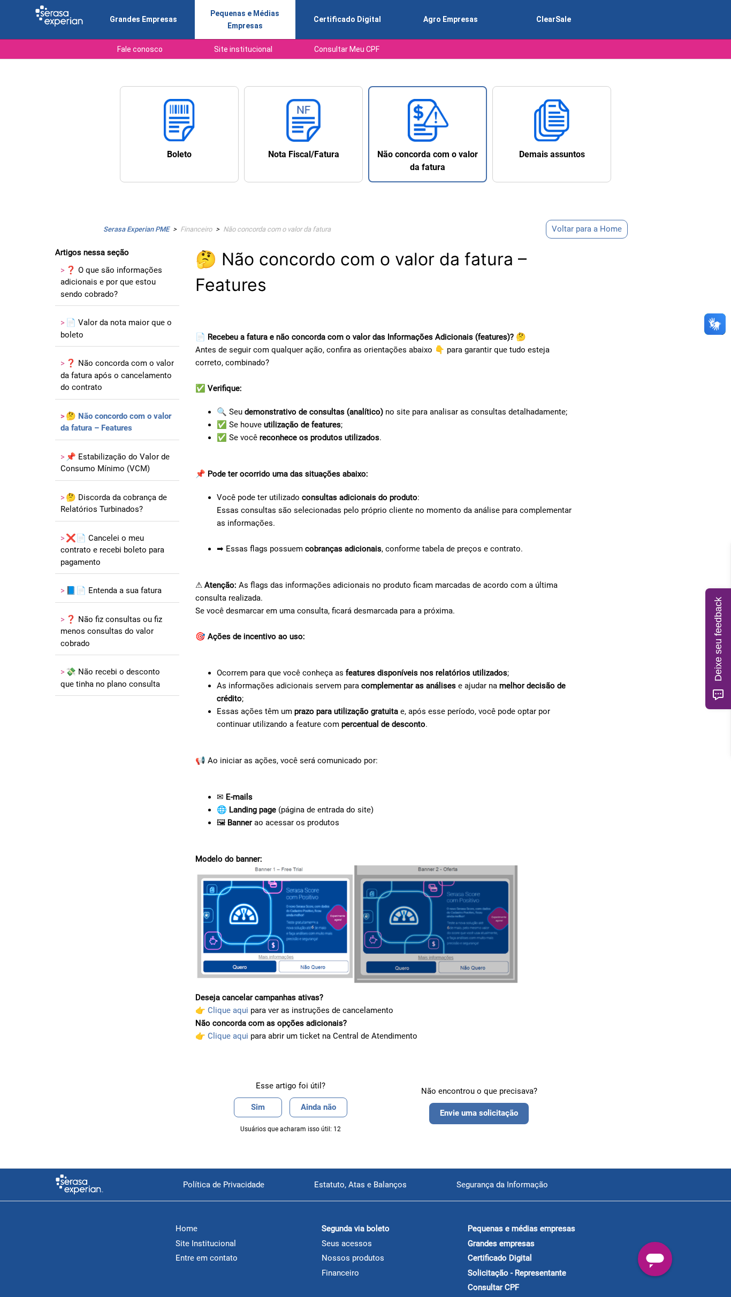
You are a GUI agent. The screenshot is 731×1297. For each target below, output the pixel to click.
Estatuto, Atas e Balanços (360, 1184)
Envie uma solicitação (479, 1113)
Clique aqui (227, 1036)
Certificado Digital (347, 19)
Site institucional (243, 49)
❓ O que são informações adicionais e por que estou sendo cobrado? (111, 282)
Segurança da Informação (502, 1184)
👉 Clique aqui (221, 1010)
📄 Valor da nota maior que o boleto (116, 329)
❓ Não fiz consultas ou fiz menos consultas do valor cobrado (111, 631)
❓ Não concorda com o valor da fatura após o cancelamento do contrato (117, 375)
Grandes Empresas (143, 19)
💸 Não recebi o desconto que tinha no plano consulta (110, 678)
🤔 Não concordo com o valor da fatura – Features (115, 422)
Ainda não (318, 1107)
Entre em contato (207, 1258)
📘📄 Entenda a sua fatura (111, 590)
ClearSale (553, 19)
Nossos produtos (353, 1258)
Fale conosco (140, 49)
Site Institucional (206, 1243)
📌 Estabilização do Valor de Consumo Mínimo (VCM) (115, 463)
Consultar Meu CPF (346, 49)
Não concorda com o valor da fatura (277, 229)
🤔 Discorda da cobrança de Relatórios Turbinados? (113, 504)
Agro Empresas (450, 19)
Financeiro (196, 229)
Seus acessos (347, 1243)
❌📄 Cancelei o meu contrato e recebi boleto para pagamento (112, 550)
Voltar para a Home (587, 229)
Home (186, 1228)
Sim (258, 1107)
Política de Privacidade (223, 1184)
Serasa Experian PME (136, 229)
